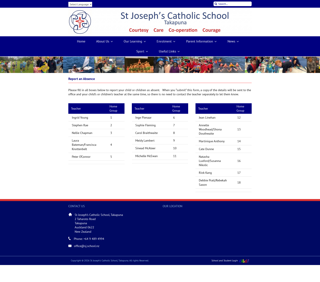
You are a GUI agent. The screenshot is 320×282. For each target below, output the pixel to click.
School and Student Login (225, 260)
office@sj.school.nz (86, 246)
